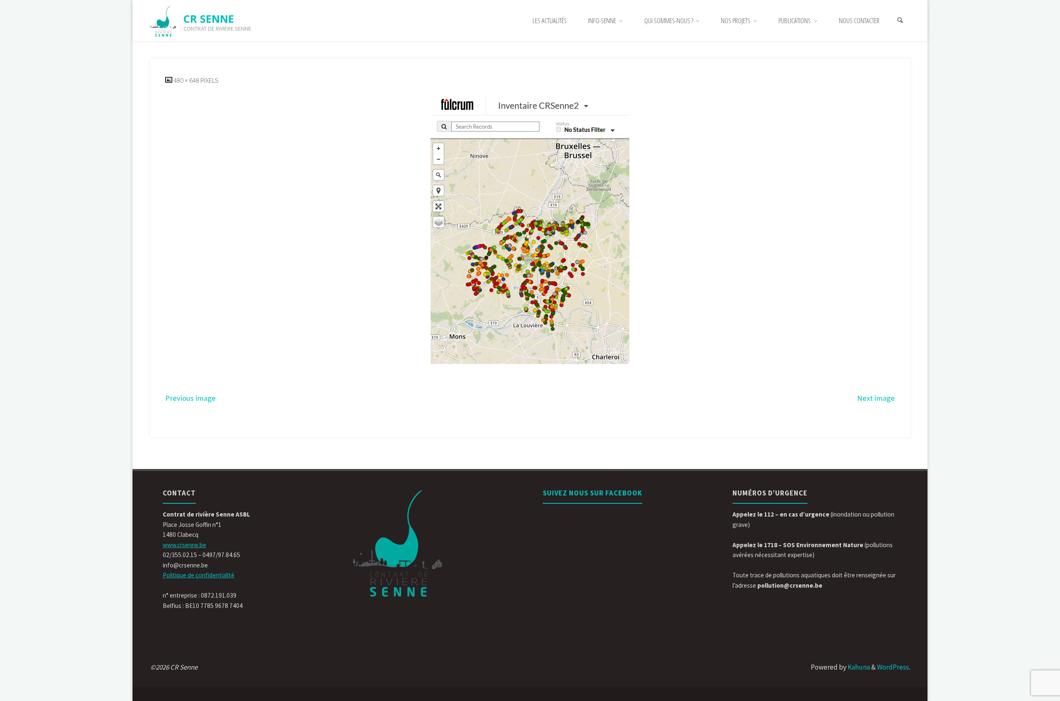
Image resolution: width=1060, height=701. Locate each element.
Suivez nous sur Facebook (592, 493)
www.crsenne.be (184, 545)
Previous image (190, 398)
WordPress (893, 667)
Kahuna (858, 667)
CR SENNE (208, 19)
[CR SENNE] (163, 20)
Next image (876, 398)
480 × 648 (186, 80)
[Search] (900, 20)
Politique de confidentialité (198, 575)
